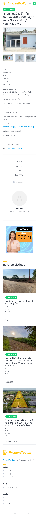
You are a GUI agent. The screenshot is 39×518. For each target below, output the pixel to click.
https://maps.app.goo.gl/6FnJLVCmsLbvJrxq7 (18, 127)
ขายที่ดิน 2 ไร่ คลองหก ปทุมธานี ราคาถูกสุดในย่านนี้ (19, 302)
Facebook (8, 498)
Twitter (7, 501)
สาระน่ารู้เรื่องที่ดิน (11, 487)
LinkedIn (8, 504)
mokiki (19, 208)
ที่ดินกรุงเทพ (9, 477)
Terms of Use (13, 514)
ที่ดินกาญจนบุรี (9, 474)
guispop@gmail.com (15, 148)
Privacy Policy (26, 514)
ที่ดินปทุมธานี (9, 9)
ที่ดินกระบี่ (8, 471)
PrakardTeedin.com (10, 460)
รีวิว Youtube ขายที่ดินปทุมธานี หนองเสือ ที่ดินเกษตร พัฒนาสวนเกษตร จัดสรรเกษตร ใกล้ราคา (19, 423)
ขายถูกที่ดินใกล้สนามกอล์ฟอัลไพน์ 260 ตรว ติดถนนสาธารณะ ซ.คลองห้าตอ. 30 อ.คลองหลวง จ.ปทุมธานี (19, 362)
